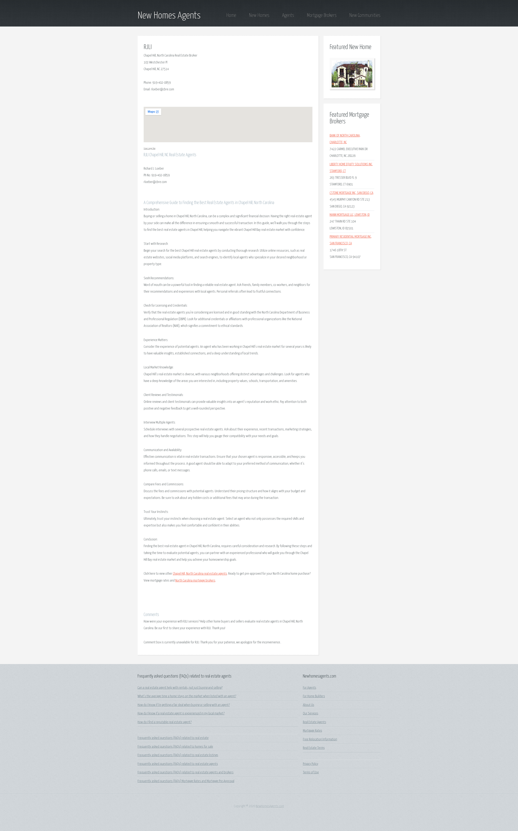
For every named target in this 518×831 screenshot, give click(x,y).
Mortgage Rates (312, 731)
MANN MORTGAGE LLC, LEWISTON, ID (350, 215)
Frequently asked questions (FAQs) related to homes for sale (175, 747)
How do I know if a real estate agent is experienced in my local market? (181, 713)
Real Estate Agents (314, 722)
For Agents (309, 688)
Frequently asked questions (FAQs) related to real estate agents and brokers (186, 772)
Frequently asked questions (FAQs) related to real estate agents (178, 764)
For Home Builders (314, 696)
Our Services (310, 713)
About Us (308, 705)
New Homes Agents (169, 15)
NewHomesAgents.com (270, 806)
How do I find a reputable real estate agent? (165, 722)
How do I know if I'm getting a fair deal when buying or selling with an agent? (184, 705)
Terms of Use (311, 772)
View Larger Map (149, 148)
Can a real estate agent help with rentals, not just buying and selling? (180, 688)
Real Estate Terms (314, 748)
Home (231, 15)
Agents (288, 15)
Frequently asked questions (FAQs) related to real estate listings (178, 755)
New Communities (364, 15)
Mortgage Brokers (321, 15)
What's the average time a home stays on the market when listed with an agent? (187, 696)
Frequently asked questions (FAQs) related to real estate (173, 738)
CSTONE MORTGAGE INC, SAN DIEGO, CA (351, 193)
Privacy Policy (310, 764)
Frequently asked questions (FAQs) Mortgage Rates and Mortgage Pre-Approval (186, 781)
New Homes (259, 15)
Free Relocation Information (320, 739)
